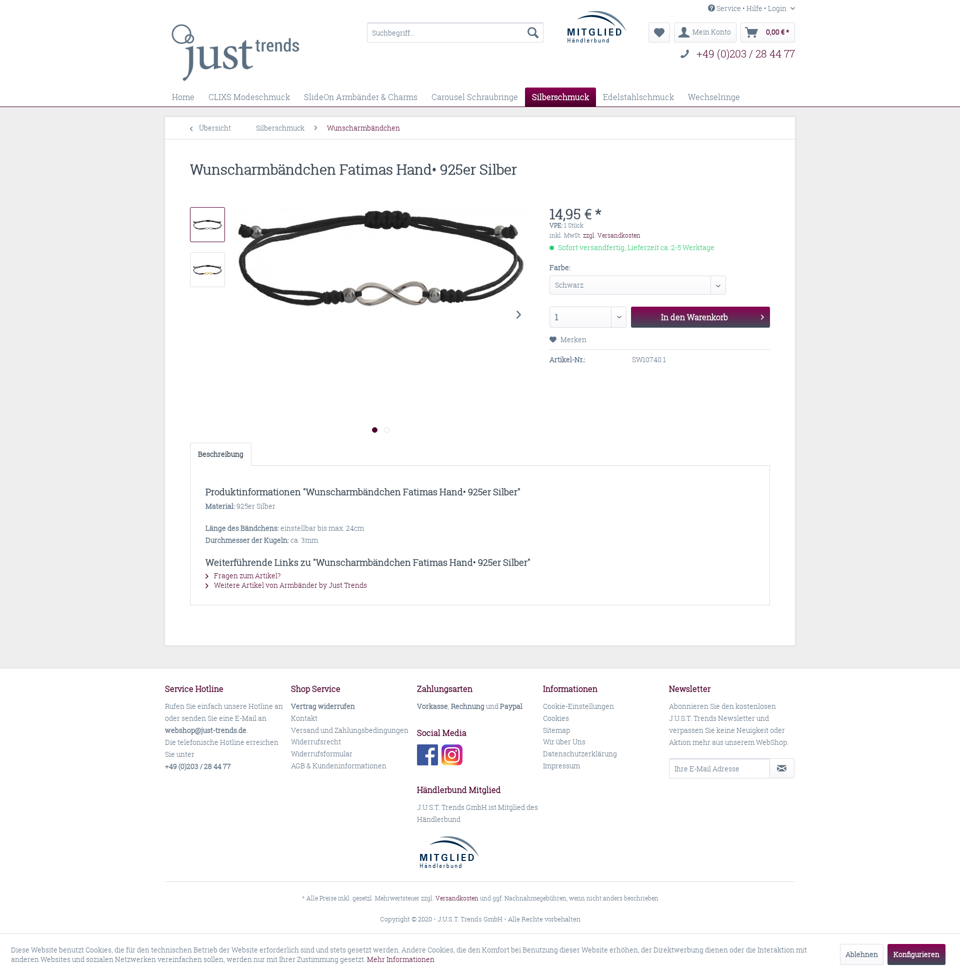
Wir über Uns (564, 741)
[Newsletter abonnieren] (782, 768)
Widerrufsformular (321, 753)
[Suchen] (533, 33)
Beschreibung (221, 454)
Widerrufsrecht (316, 741)
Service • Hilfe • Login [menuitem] (751, 8)
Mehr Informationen (400, 959)
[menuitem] (455, 33)
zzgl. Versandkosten (611, 235)
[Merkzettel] (659, 33)
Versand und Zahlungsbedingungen (349, 730)
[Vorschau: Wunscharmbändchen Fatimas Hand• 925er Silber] (207, 224)
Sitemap (556, 730)
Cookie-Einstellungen (578, 706)
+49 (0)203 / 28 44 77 (745, 54)
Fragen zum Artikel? (246, 575)
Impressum (561, 765)
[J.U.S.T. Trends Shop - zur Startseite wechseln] (235, 53)
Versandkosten (457, 898)
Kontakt (304, 718)
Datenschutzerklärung (580, 753)
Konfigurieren (917, 954)
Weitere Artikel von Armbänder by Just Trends (289, 585)
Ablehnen (862, 954)
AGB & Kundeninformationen (338, 765)
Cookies (556, 718)
